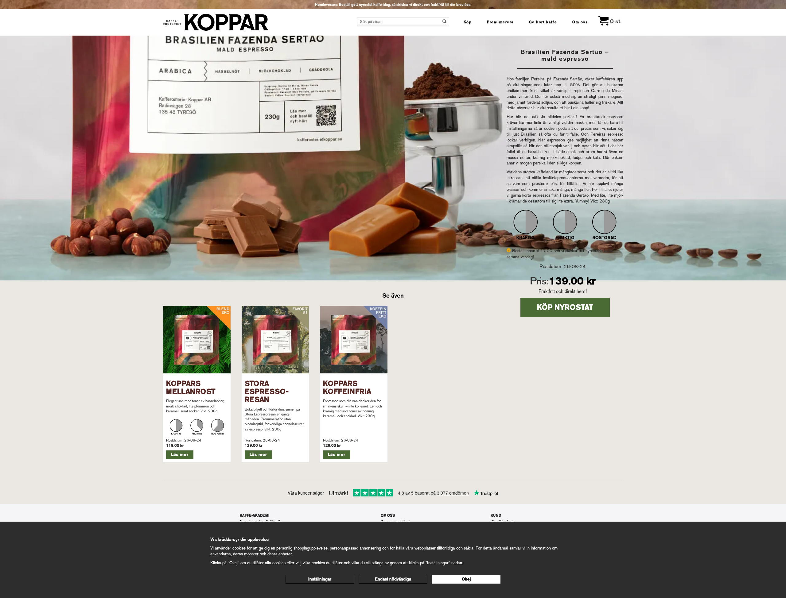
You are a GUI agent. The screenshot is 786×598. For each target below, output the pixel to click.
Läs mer (180, 454)
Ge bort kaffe (543, 22)
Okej (466, 579)
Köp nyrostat (565, 307)
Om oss (580, 22)
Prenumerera (500, 22)
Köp (468, 22)
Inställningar (319, 579)
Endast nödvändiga (393, 579)
